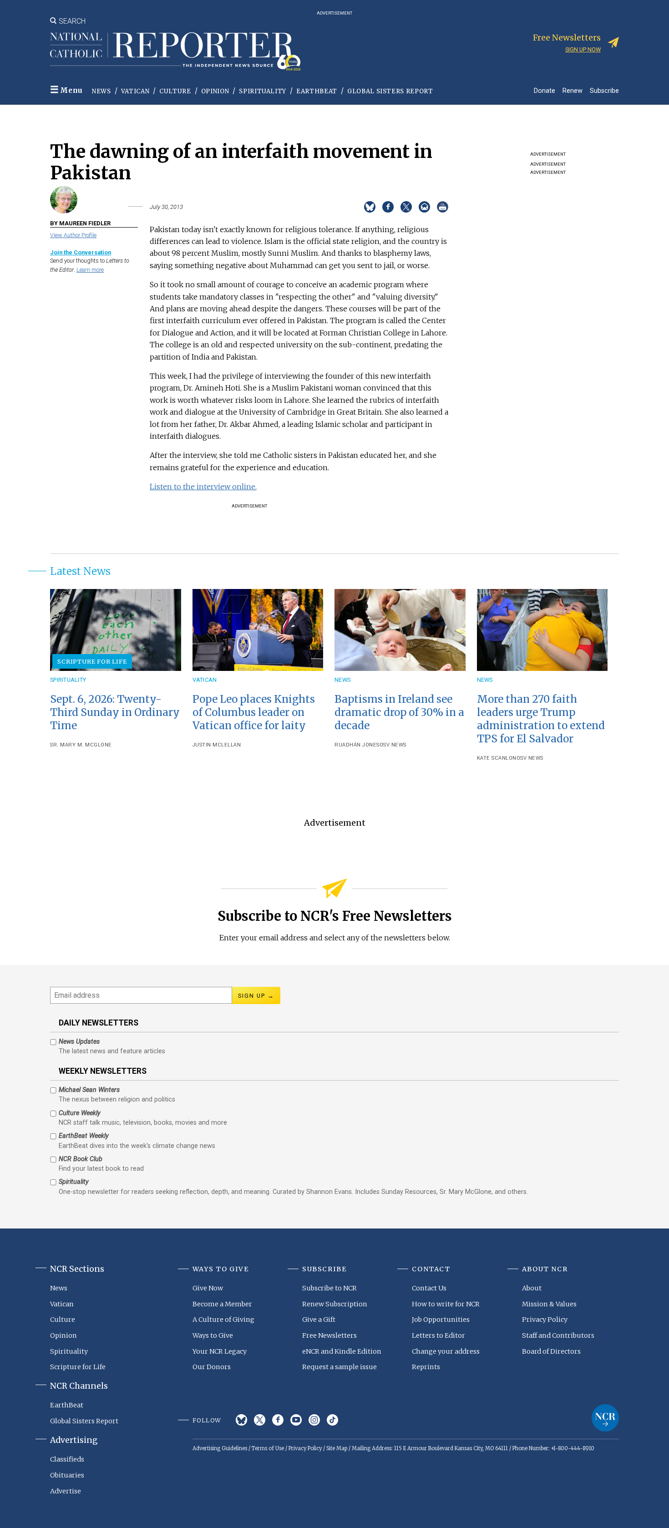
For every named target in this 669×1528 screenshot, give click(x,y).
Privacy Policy (545, 1319)
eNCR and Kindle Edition (341, 1351)
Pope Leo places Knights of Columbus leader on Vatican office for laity (254, 712)
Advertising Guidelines (220, 1448)
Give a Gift (318, 1319)
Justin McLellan (217, 745)
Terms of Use (268, 1448)
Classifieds (67, 1459)
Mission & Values (549, 1304)
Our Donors (212, 1367)
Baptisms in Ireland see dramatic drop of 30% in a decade (399, 712)
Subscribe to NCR (329, 1288)
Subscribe (604, 90)
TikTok (332, 1420)
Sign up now (583, 49)
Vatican (135, 91)
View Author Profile (73, 235)
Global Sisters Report (390, 91)
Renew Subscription (334, 1304)
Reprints (426, 1367)
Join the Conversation (80, 252)
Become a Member (222, 1304)
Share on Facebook (388, 207)
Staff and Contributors (558, 1335)
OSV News (393, 745)
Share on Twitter (406, 207)
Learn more (90, 269)
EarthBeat (316, 91)
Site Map (336, 1448)
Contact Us (429, 1288)
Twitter (259, 1420)
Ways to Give (213, 1335)
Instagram (314, 1420)
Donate (544, 90)
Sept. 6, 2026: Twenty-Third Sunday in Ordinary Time (115, 712)
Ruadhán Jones (357, 745)
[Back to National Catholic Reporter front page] (175, 51)
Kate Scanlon (497, 758)
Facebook (278, 1420)
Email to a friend (424, 207)
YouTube (296, 1420)
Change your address (446, 1351)
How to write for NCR (446, 1304)
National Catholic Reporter (605, 1418)
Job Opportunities (441, 1319)
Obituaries (67, 1475)
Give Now (208, 1288)
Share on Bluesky (369, 207)
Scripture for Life (92, 661)
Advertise (65, 1491)
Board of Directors (551, 1351)
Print (442, 207)
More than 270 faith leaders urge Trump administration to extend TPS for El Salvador (541, 719)
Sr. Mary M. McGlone (81, 745)
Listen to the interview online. (203, 486)
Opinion (215, 91)
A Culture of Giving (223, 1319)
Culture (175, 91)
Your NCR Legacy (220, 1351)
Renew (573, 90)
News (101, 91)
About (532, 1288)
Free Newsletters (329, 1335)
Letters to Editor (438, 1335)
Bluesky (241, 1420)
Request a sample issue (339, 1367)
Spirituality (262, 91)
